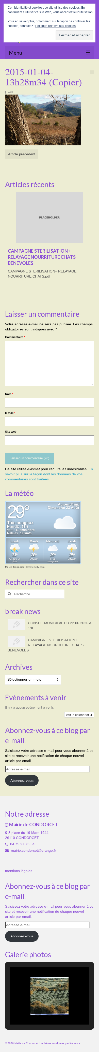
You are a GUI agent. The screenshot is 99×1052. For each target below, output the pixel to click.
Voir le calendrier (78, 714)
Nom (9, 393)
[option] (49, 246)
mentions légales (18, 871)
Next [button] (89, 246)
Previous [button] (9, 246)
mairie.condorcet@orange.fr (33, 850)
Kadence (75, 1043)
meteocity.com (36, 567)
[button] (37, 1011)
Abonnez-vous (22, 781)
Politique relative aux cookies (55, 26)
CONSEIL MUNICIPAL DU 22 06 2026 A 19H (59, 625)
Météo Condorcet (15, 567)
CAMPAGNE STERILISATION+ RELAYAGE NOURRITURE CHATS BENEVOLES (46, 645)
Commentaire (15, 337)
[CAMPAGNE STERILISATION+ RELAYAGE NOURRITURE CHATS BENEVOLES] (49, 217)
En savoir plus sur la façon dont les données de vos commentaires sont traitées (49, 474)
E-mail (10, 412)
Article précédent (21, 154)
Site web (10, 431)
